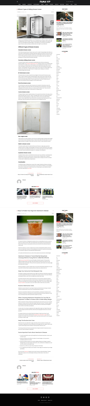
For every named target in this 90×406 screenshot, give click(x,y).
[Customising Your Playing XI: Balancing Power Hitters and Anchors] (59, 40)
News (57, 93)
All (56, 257)
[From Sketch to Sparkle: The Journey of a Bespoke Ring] (35, 191)
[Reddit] (14, 50)
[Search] (72, 2)
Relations (62, 4)
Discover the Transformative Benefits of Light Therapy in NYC (35, 382)
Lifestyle (56, 4)
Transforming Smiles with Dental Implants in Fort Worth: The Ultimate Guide (47, 382)
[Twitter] (14, 45)
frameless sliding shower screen (32, 63)
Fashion (57, 73)
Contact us (50, 400)
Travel (75, 4)
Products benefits (59, 97)
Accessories (58, 54)
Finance (57, 75)
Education (57, 70)
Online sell (57, 94)
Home (20, 4)
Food (57, 76)
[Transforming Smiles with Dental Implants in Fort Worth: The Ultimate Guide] (48, 377)
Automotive (58, 260)
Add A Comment (35, 388)
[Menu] (17, 2)
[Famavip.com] (45, 1)
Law (57, 84)
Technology (58, 108)
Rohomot (24, 179)
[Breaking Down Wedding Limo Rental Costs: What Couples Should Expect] (22, 191)
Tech (71, 4)
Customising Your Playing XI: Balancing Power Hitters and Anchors (67, 39)
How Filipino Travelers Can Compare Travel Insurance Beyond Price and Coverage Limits (64, 23)
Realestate (58, 99)
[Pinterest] (14, 47)
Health (46, 4)
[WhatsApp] (14, 52)
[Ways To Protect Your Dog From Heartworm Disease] (35, 228)
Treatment (58, 114)
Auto (57, 57)
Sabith (58, 227)
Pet (56, 96)
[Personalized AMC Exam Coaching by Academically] (22, 377)
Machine (57, 88)
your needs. (30, 168)
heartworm (26, 351)
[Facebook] (14, 42)
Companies (58, 66)
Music (42, 4)
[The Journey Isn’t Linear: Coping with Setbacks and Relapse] (48, 191)
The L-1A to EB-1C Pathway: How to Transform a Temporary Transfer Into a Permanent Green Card (67, 45)
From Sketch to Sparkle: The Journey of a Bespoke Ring (35, 197)
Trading (57, 111)
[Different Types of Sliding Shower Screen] (35, 26)
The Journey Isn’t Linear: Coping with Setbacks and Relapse (47, 197)
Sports (67, 4)
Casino (57, 64)
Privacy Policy (44, 400)
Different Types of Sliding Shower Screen (44, 360)
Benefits (58, 20)
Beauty (57, 60)
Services (57, 103)
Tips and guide (58, 109)
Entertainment (36, 4)
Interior (51, 4)
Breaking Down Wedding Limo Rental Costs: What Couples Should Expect (22, 197)
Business (24, 4)
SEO (57, 102)
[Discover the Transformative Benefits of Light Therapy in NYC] (35, 377)
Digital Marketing (59, 67)
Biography (30, 4)
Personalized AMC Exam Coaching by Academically (22, 382)
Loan (57, 87)
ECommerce (58, 69)
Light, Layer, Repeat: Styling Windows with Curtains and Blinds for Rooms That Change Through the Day (67, 34)
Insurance (57, 81)
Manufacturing (58, 90)
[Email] (14, 55)
